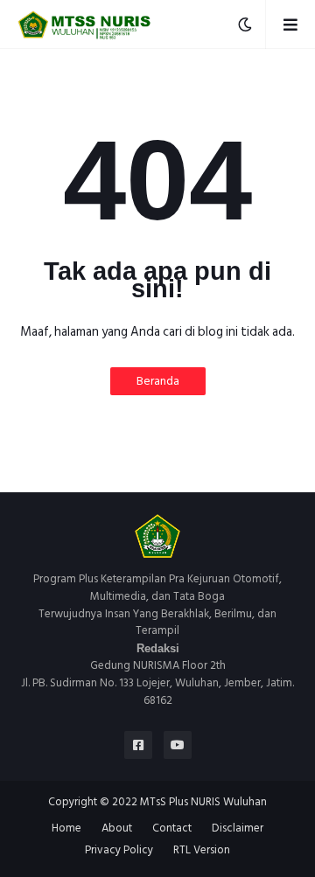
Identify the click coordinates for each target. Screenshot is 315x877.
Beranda (157, 381)
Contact (172, 829)
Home (66, 829)
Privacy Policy (119, 851)
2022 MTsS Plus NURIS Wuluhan (189, 801)
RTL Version (201, 851)
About (117, 829)
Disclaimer (237, 829)
